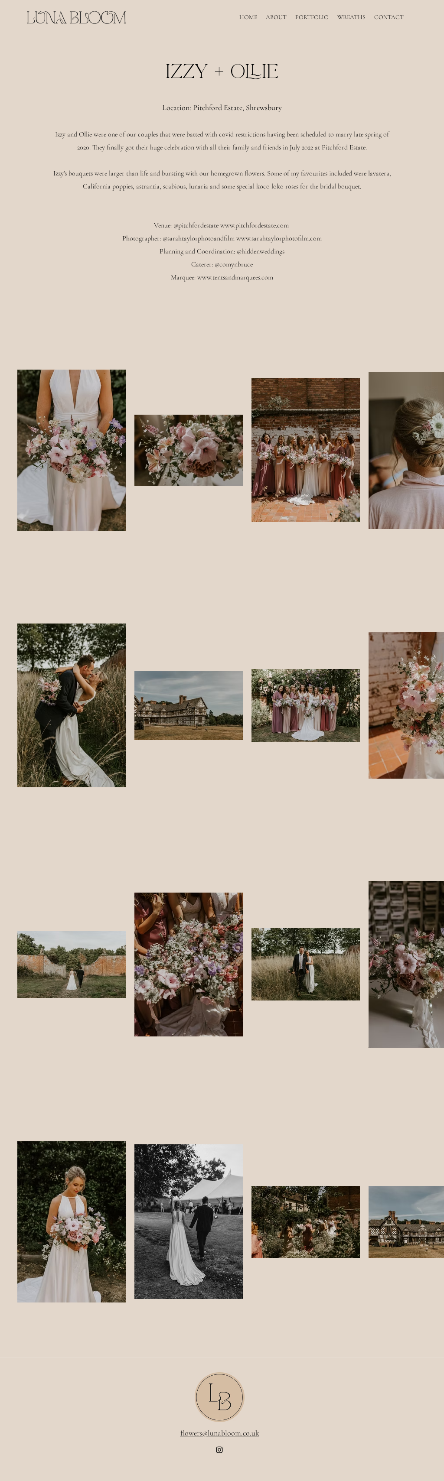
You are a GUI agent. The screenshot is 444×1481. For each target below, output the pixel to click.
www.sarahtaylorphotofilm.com (279, 238)
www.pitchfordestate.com (254, 225)
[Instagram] (219, 1449)
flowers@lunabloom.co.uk (219, 1433)
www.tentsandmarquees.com (235, 277)
